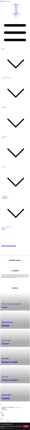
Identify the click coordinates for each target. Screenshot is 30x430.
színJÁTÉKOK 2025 (5, 197)
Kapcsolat (3, 227)
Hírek (15, 3)
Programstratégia (5, 136)
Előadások (16, 5)
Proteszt (16, 16)
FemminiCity (4, 195)
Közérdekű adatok (16, 13)
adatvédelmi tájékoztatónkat (9, 428)
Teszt (16, 11)
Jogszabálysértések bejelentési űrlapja (16, 14)
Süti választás (25, 428)
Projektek (16, 10)
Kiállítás (16, 9)
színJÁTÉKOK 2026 (4, 229)
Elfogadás (25, 426)
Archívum (4, 106)
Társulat (16, 8)
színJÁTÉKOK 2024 (16, 12)
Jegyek (16, 15)
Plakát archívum (16, 6)
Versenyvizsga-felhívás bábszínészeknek (16, 4)
